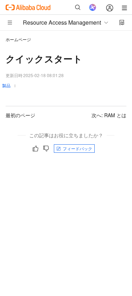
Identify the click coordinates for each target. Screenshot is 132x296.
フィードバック (77, 148)
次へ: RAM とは (109, 115)
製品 (6, 85)
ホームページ (18, 39)
